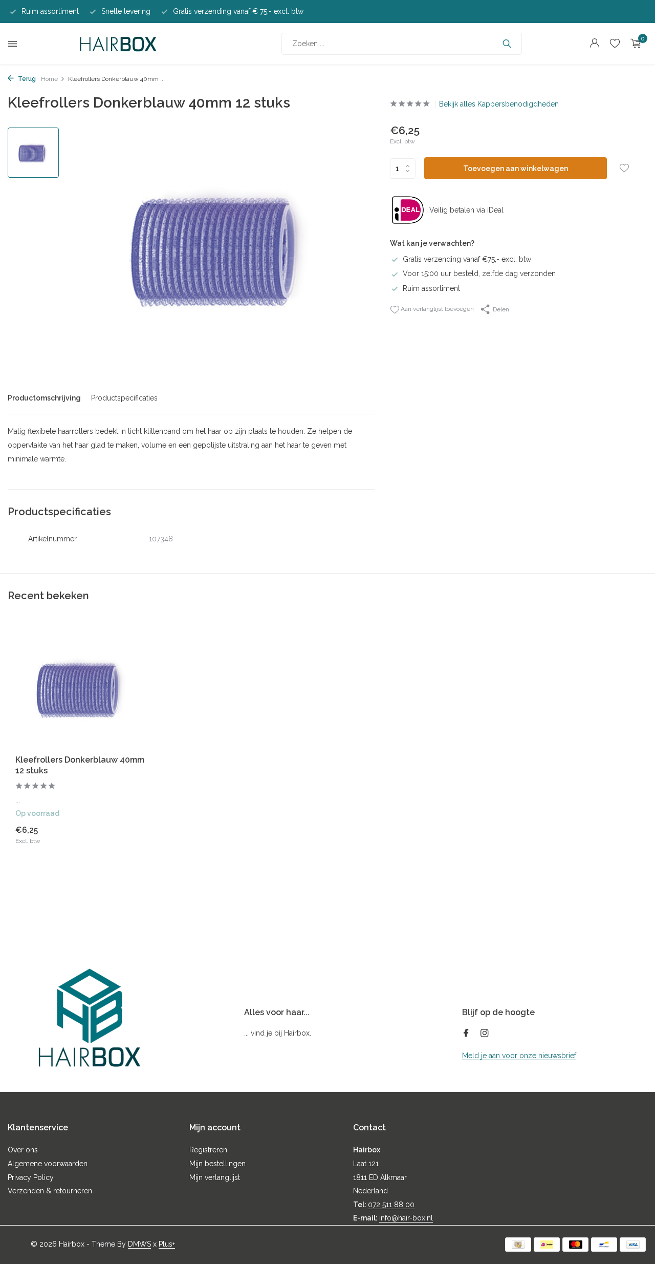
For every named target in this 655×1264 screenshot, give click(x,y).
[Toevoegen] (130, 835)
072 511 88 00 (391, 1204)
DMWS (139, 1244)
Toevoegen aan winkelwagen (515, 168)
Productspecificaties (124, 398)
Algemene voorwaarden (48, 1164)
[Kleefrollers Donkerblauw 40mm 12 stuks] (81, 687)
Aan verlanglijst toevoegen (436, 308)
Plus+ (167, 1244)
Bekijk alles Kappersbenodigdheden (499, 104)
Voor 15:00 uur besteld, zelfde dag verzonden (479, 273)
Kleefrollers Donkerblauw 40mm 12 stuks (79, 765)
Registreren (208, 1150)
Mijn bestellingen (217, 1164)
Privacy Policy (31, 1177)
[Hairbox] (118, 43)
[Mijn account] (594, 43)
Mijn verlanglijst (214, 1177)
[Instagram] (485, 1034)
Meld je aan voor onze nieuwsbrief (519, 1055)
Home (49, 78)
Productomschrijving (44, 398)
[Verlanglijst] (614, 43)
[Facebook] (466, 1034)
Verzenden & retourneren (50, 1191)
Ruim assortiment (431, 288)
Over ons (23, 1150)
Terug (26, 78)
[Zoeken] (506, 43)
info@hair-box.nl (406, 1218)
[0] (633, 43)
